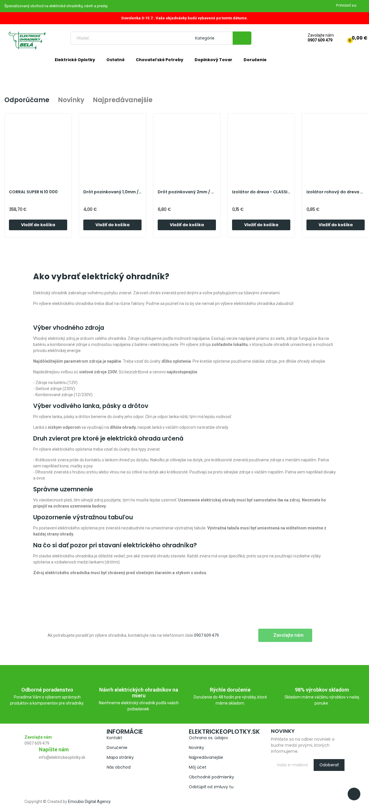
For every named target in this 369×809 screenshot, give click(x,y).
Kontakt (114, 738)
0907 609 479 (320, 40)
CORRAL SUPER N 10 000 (33, 192)
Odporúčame (26, 100)
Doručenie (117, 747)
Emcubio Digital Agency (89, 801)
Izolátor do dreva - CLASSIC (261, 192)
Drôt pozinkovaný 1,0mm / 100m (112, 192)
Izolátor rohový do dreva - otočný (335, 192)
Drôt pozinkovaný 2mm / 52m (187, 192)
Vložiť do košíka (38, 225)
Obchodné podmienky (211, 777)
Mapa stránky (120, 757)
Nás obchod (119, 767)
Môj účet (197, 767)
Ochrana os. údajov (208, 738)
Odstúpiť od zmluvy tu (211, 787)
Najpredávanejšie (123, 100)
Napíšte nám (54, 749)
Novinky (71, 100)
